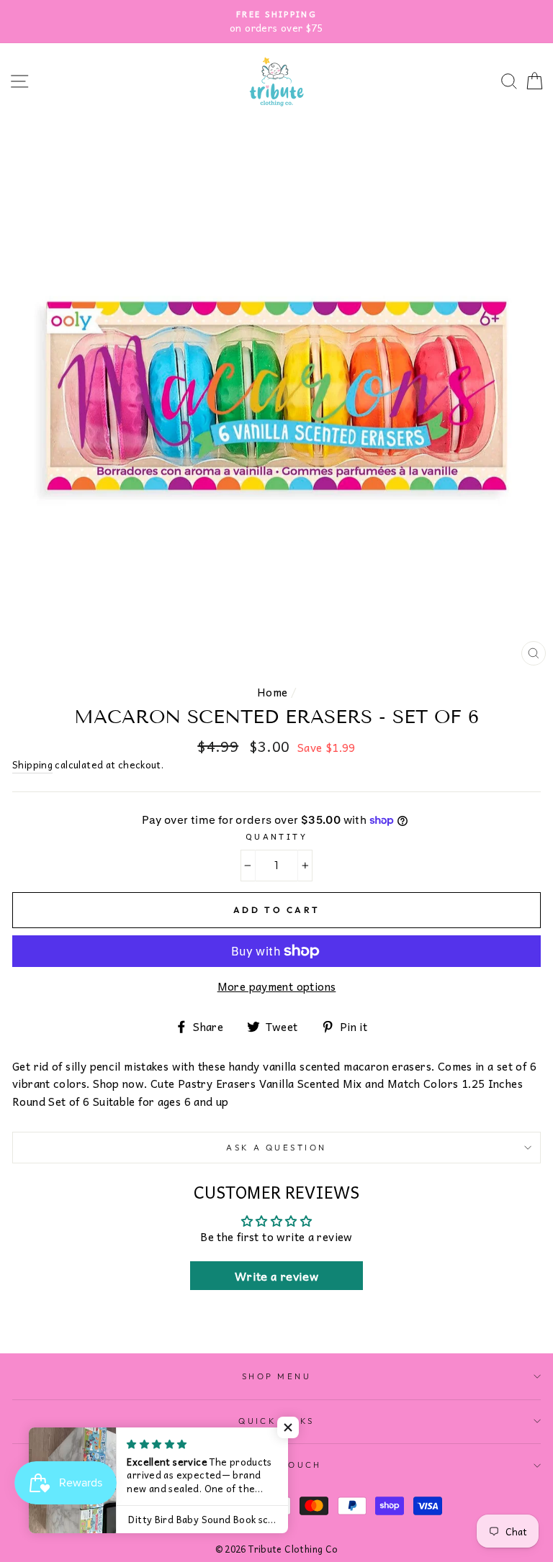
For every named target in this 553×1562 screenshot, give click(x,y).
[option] (276, 21)
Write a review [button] (276, 1275)
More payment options (276, 986)
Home (272, 692)
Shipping (32, 765)
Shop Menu (276, 1376)
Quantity (277, 836)
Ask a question (276, 1148)
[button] (288, 1427)
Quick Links (276, 1421)
